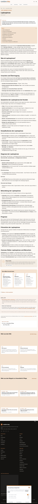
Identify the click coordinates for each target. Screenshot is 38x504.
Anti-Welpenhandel (23, 444)
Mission (21, 453)
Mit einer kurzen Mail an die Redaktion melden (27, 308)
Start (1, 8)
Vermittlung (16, 4)
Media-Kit (2, 458)
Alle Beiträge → (34, 378)
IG (1, 431)
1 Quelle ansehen (9, 265)
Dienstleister (25, 4)
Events (20, 4)
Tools (20, 439)
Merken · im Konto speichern (7, 292)
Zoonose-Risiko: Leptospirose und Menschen (10, 41)
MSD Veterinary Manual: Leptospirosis (8, 299)
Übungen (21, 437)
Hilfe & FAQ (21, 450)
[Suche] (34, 2)
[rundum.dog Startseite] (5, 2)
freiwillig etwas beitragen (28, 316)
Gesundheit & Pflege (9, 8)
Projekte (21, 455)
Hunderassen (3, 437)
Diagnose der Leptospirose (7, 35)
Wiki (4, 8)
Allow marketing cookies (12, 497)
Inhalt (3, 28)
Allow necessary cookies (12, 494)
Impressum (4, 499)
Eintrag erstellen (3, 455)
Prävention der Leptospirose (7, 40)
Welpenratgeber (22, 442)
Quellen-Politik (22, 465)
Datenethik (21, 469)
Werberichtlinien (3, 457)
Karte (11, 4)
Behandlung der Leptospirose (7, 37)
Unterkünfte (3, 442)
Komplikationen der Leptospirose (8, 34)
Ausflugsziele (3, 440)
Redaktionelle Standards (24, 464)
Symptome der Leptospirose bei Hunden (9, 32)
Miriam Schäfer (8, 260)
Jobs (1, 453)
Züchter (2, 450)
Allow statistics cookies (12, 496)
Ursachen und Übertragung (7, 31)
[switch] (28, 494)
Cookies (34, 499)
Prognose (4, 38)
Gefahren (21, 440)
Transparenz (22, 462)
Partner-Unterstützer (23, 458)
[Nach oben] (35, 502)
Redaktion (21, 460)
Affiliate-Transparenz (23, 467)
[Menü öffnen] (36, 2)
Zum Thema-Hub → (6, 324)
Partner (21, 457)
